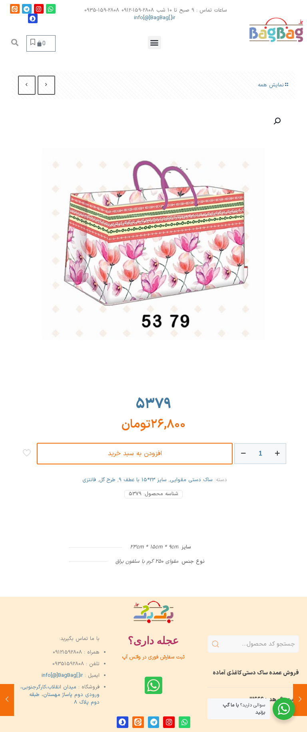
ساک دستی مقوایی (191, 480)
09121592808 (67, 652)
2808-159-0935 (101, 10)
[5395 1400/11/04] (7, 700)
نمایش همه (271, 85)
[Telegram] (27, 9)
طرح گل (107, 480)
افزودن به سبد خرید (135, 453)
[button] (154, 42)
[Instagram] (39, 9)
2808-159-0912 (138, 10)
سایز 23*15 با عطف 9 (143, 480)
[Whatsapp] (51, 9)
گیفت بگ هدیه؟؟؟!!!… (271, 700)
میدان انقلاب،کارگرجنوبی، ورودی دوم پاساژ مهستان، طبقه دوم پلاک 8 (60, 694)
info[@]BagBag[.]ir (154, 18)
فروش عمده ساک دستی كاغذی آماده (256, 673)
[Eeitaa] (15, 9)
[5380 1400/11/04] (300, 700)
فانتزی (89, 480)
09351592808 (68, 664)
